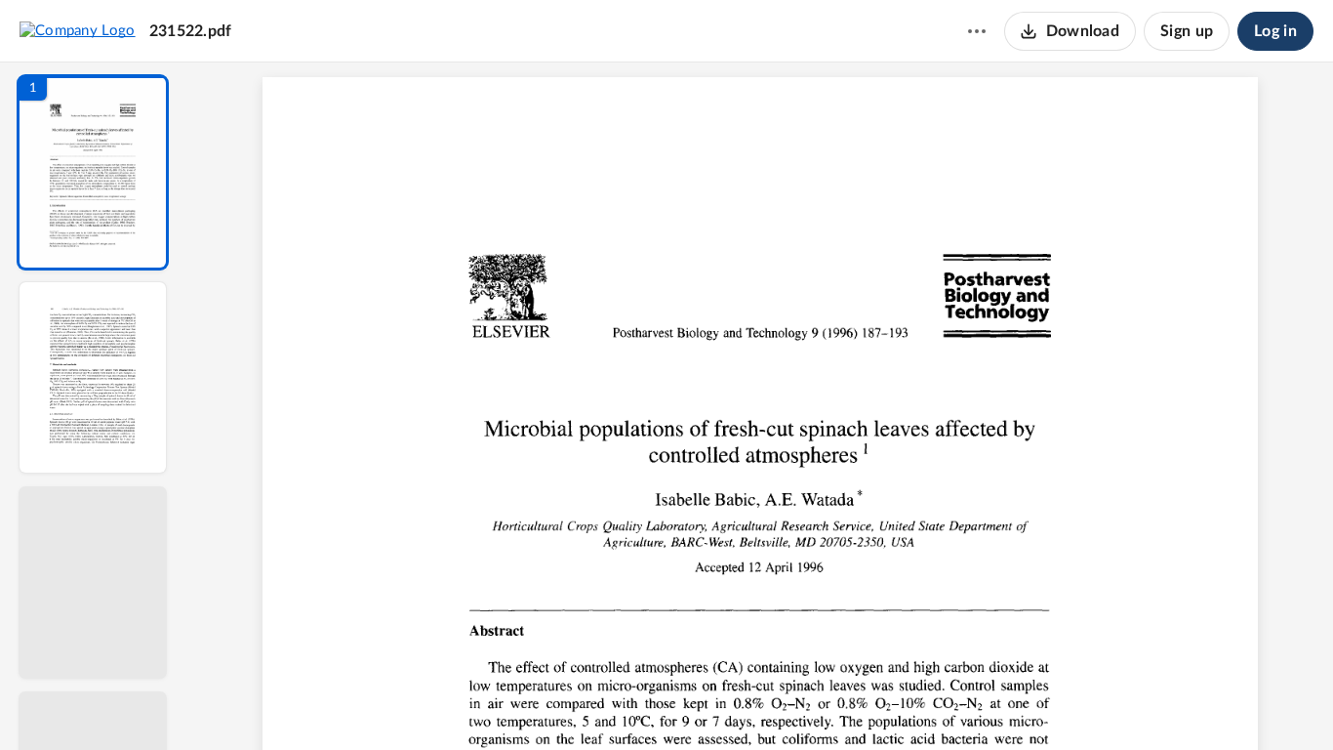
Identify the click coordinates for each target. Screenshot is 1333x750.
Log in (1275, 31)
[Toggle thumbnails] (580, 702)
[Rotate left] (867, 702)
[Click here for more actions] (976, 31)
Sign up (1186, 31)
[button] (93, 172)
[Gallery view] (904, 702)
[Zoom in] (828, 702)
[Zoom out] (762, 702)
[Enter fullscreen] (939, 702)
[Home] (78, 30)
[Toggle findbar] (615, 702)
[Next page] (721, 702)
